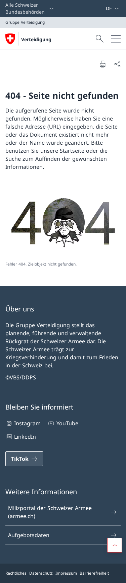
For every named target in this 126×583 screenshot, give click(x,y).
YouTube (67, 423)
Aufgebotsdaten (28, 535)
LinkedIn (25, 436)
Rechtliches (16, 573)
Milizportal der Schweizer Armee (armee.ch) (50, 512)
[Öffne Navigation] (116, 39)
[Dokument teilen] (117, 64)
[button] (114, 545)
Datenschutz (41, 573)
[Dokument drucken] (102, 64)
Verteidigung (36, 39)
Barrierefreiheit (94, 573)
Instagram (27, 423)
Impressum (66, 573)
